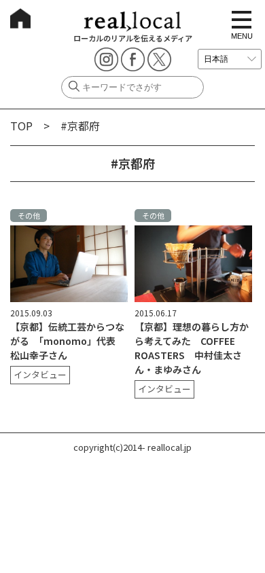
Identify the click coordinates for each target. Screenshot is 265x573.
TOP (21, 125)
